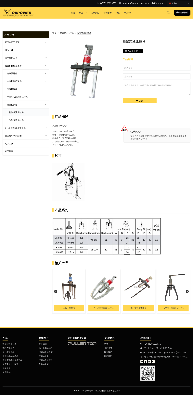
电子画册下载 (131, 51)
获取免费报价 (182, 12)
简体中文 (175, 3)
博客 (118, 12)
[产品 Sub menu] (86, 13)
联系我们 (128, 12)
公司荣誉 (107, 12)
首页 (73, 12)
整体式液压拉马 (67, 33)
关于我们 (95, 12)
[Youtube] (141, 362)
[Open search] (168, 13)
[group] (71, 291)
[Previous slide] (56, 291)
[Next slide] (187, 291)
